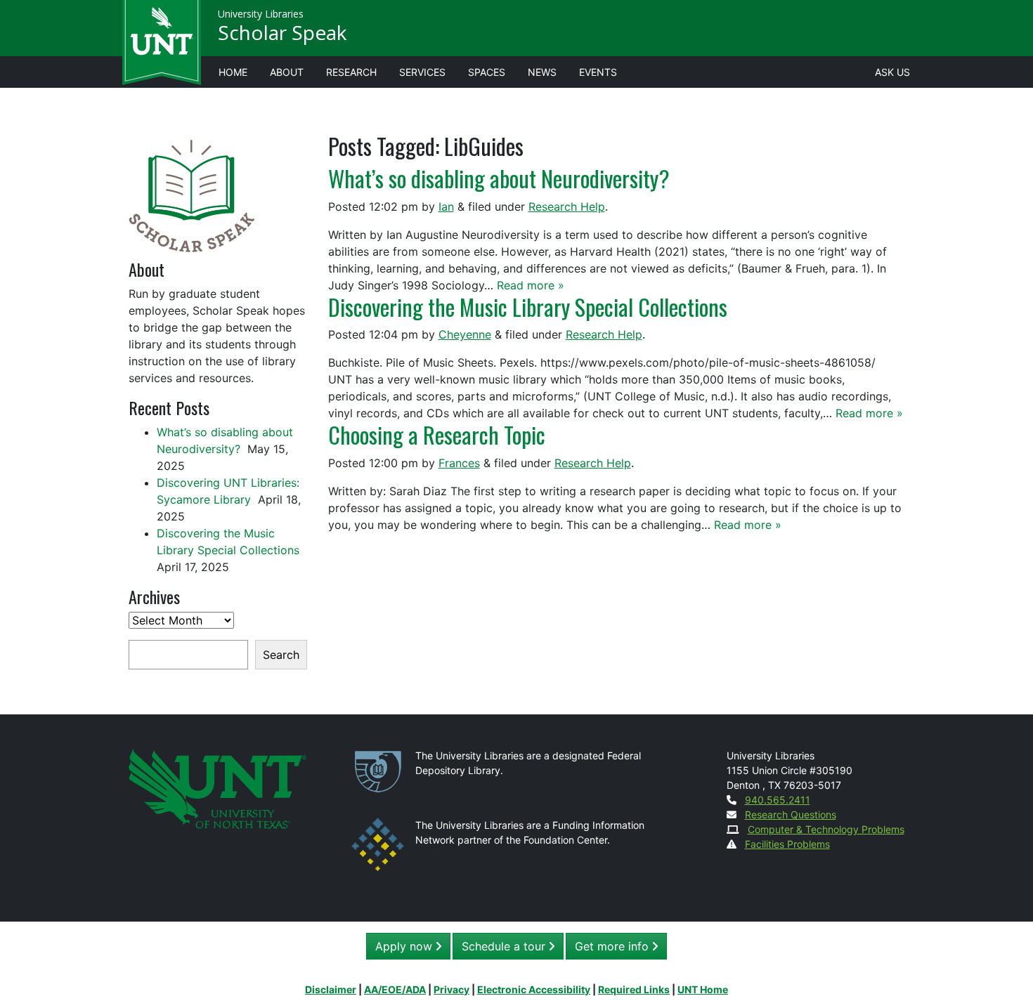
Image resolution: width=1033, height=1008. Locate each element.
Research (351, 72)
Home (233, 72)
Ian (446, 206)
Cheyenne (464, 334)
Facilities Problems (787, 844)
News (542, 72)
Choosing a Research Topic (436, 434)
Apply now (405, 946)
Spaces (486, 72)
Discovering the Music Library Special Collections (527, 306)
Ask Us (892, 72)
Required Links (634, 989)
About (287, 72)
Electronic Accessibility (533, 989)
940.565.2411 (777, 800)
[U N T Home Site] (217, 788)
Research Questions (790, 814)
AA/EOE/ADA (395, 989)
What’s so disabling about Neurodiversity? (501, 178)
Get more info (613, 946)
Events (598, 72)
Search (281, 655)
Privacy (451, 989)
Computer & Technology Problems (826, 829)
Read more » (530, 285)
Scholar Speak (282, 32)
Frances (459, 463)
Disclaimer (330, 989)
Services (422, 72)
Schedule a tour (505, 946)
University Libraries (261, 13)
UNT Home (702, 989)
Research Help (566, 206)
